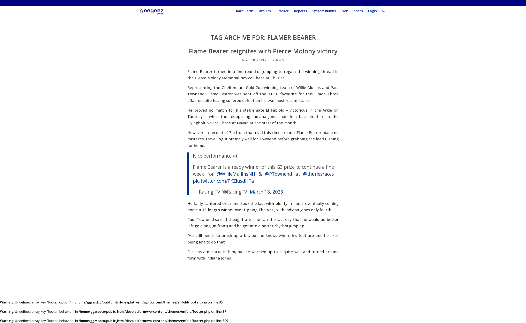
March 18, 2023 (266, 192)
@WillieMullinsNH (236, 174)
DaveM (279, 60)
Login (372, 11)
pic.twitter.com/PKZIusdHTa (223, 181)
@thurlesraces (318, 174)
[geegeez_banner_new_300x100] (152, 11)
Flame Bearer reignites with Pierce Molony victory (263, 51)
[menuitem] (244, 11)
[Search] (384, 11)
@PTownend (278, 174)
